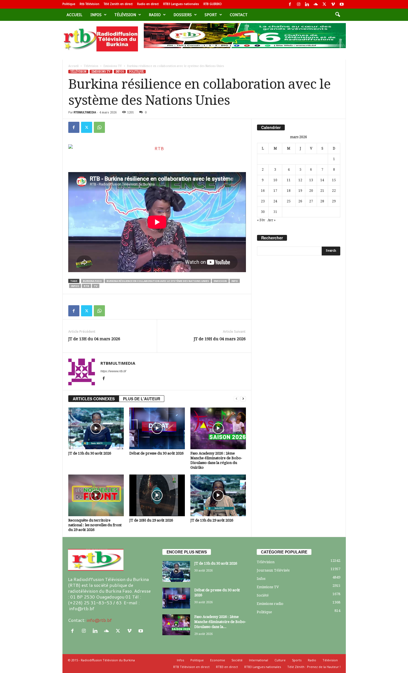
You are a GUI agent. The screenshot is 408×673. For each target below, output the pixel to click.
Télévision (125, 15)
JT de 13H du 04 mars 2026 (94, 338)
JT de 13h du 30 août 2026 (89, 453)
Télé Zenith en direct (118, 4)
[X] (324, 4)
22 (334, 191)
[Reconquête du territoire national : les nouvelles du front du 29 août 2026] (96, 495)
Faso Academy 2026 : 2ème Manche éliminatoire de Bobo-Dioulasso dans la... (220, 622)
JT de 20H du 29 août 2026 (151, 520)
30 (263, 212)
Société (263, 595)
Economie (217, 660)
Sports (296, 660)
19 (300, 191)
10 (275, 180)
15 (334, 180)
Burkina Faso (92, 281)
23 (263, 201)
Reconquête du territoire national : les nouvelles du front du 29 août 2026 (95, 525)
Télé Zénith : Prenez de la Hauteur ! (314, 667)
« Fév (261, 220)
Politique (68, 4)
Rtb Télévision (89, 4)
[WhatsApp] (99, 127)
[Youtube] (341, 4)
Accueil (74, 15)
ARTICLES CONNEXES (94, 398)
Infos (96, 15)
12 (300, 180)
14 (322, 180)
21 (322, 191)
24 (275, 201)
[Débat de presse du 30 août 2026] (157, 428)
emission (220, 281)
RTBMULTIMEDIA (85, 112)
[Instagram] (298, 4)
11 (289, 180)
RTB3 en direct (227, 667)
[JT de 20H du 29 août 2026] (157, 495)
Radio (155, 15)
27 (311, 201)
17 (275, 191)
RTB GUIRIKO (212, 4)
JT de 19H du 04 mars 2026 (220, 338)
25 (289, 201)
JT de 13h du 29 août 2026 (211, 520)
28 (322, 201)
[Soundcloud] (316, 4)
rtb (86, 286)
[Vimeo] (333, 4)
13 (311, 180)
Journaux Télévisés (273, 570)
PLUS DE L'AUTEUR (141, 398)
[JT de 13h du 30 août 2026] (96, 428)
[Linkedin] (307, 4)
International (258, 660)
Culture (280, 660)
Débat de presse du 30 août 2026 (156, 453)
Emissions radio (270, 604)
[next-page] (243, 399)
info (234, 281)
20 (311, 191)
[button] (337, 15)
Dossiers (182, 15)
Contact (239, 15)
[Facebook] (290, 4)
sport (211, 15)
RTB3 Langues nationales (181, 4)
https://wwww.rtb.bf (113, 371)
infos (75, 286)
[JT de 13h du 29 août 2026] (218, 495)
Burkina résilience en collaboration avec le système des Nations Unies (158, 281)
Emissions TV (113, 66)
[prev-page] (236, 399)
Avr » (272, 220)
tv (95, 286)
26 (300, 201)
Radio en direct (148, 4)
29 (334, 201)
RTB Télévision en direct (191, 667)
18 (289, 191)
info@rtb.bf (99, 620)
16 (263, 191)
